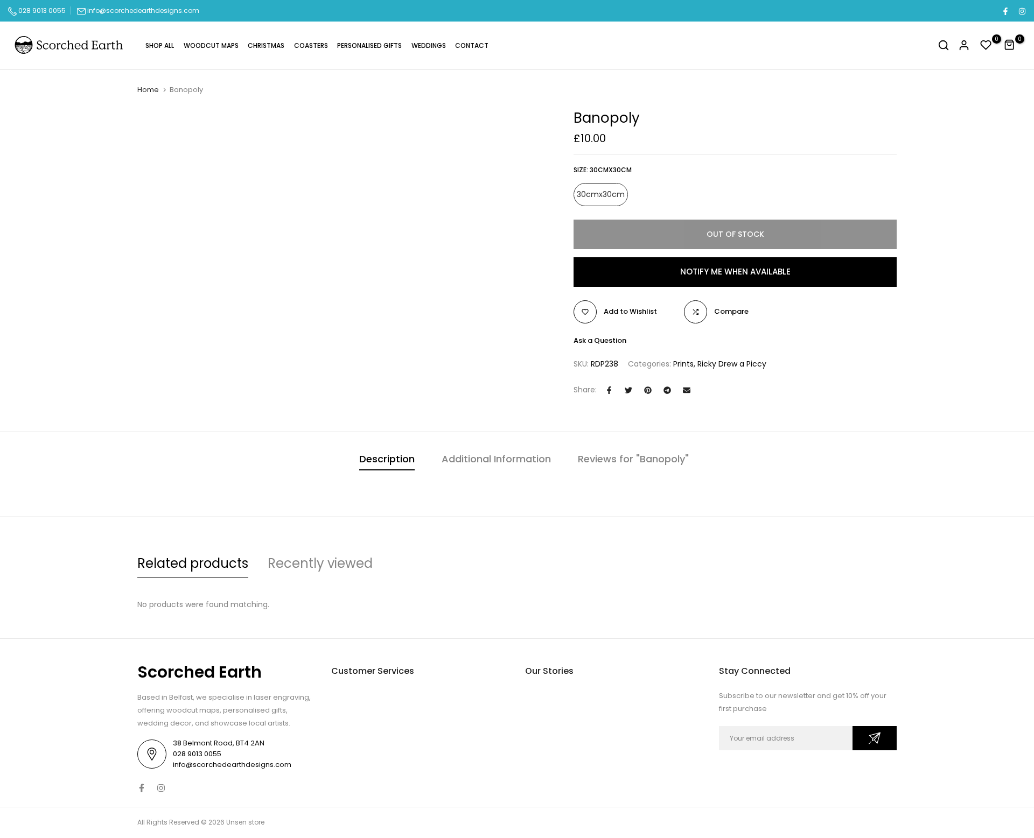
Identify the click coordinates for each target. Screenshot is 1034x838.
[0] (986, 45)
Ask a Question (600, 340)
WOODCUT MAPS (211, 45)
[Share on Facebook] (609, 390)
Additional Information (496, 459)
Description (387, 459)
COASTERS (311, 45)
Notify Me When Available (735, 271)
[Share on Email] (686, 390)
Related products (192, 563)
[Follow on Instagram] (1021, 10)
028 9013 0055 (41, 10)
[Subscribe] (875, 738)
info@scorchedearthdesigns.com (143, 10)
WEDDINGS (428, 45)
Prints (683, 363)
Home (148, 90)
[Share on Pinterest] (648, 390)
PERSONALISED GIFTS (369, 45)
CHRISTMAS (266, 45)
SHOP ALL (159, 45)
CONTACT (471, 45)
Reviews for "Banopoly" (633, 459)
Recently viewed (320, 563)
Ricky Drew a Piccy (731, 363)
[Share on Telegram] (667, 390)
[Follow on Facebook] (1005, 10)
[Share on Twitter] (628, 390)
